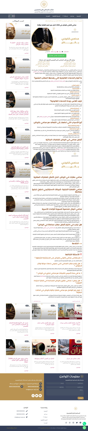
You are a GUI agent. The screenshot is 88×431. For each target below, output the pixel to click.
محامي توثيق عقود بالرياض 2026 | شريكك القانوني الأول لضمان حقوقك (18, 360)
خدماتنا (66, 16)
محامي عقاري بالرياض (70, 63)
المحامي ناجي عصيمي (38, 72)
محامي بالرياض (70, 61)
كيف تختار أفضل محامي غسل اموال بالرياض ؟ (45, 323)
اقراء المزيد (26, 53)
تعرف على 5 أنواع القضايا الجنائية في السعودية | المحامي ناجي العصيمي (18, 324)
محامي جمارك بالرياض (70, 64)
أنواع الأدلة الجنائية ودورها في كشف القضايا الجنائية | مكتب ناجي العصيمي (18, 216)
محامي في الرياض (43, 66)
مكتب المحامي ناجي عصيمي (49, 228)
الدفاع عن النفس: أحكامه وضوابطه (44, 358)
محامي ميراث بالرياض (44, 63)
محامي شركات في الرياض (42, 64)
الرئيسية (79, 16)
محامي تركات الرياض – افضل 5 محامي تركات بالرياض (19, 43)
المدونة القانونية (56, 16)
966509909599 (33, 386)
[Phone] (84, 423)
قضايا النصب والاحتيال (60, 149)
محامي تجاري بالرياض (44, 61)
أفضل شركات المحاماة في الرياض (57, 81)
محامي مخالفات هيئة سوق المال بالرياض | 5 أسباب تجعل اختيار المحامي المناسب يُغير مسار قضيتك (18, 112)
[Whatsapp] (69, 422)
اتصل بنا (48, 16)
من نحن (72, 16)
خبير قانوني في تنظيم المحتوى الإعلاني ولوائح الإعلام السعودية (19, 147)
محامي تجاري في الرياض (44, 117)
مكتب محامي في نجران (73, 358)
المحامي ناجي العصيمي (45, 428)
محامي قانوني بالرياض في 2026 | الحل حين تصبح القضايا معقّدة (56, 25)
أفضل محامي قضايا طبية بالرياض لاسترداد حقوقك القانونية (19, 77)
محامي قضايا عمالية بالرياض (68, 66)
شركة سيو (14, 428)
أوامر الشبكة (9, 428)
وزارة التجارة (42, 276)
